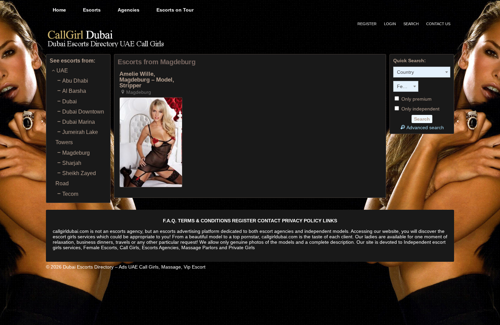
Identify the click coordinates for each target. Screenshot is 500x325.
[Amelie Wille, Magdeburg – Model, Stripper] (151, 142)
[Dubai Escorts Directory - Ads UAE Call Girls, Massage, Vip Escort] (105, 38)
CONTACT (269, 220)
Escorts (92, 10)
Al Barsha (74, 91)
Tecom (70, 194)
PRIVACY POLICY (301, 220)
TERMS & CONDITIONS (204, 220)
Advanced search (425, 127)
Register (367, 24)
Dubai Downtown (83, 112)
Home (59, 10)
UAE (62, 70)
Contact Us (438, 24)
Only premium (416, 99)
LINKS (330, 220)
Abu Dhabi (75, 81)
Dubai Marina (78, 122)
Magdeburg (76, 153)
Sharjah (71, 163)
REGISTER (244, 220)
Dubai (69, 101)
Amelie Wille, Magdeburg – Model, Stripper (146, 80)
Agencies (128, 10)
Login (390, 24)
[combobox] (421, 72)
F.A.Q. (170, 220)
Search (411, 24)
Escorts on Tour (175, 10)
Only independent (419, 109)
